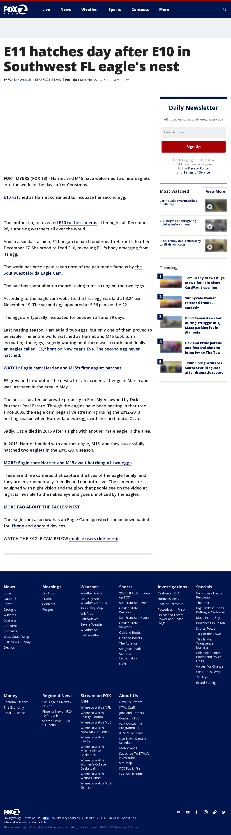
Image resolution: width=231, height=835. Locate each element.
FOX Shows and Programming (130, 725)
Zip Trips (48, 593)
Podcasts (10, 631)
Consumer (11, 626)
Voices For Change (209, 666)
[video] (216, 205)
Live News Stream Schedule (132, 740)
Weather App (90, 630)
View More (215, 191)
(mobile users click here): (93, 538)
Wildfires (10, 615)
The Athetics (128, 643)
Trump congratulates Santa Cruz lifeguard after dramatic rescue (204, 368)
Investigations (172, 586)
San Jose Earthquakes (128, 656)
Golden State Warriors (128, 610)
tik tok (214, 812)
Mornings (51, 586)
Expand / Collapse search (224, 9)
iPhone (17, 526)
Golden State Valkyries (128, 625)
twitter (223, 812)
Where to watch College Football (92, 715)
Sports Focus (205, 628)
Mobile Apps (128, 748)
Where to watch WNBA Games (92, 776)
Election (9, 647)
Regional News (57, 695)
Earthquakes (90, 619)
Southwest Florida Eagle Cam (33, 273)
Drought (10, 609)
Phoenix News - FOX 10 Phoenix (57, 713)
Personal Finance (16, 702)
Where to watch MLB (96, 722)
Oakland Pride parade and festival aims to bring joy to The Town (204, 348)
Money (10, 695)
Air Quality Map (92, 608)
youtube (187, 812)
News (57, 79)
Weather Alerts (91, 593)
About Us (128, 695)
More (164, 9)
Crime (8, 604)
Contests (48, 604)
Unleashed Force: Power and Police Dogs (170, 619)
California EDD (168, 593)
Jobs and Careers (131, 713)
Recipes (47, 609)
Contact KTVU (129, 718)
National (10, 598)
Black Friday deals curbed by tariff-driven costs (180, 242)
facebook (196, 812)
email (178, 812)
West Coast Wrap (16, 636)
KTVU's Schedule (131, 733)
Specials (204, 586)
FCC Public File (129, 768)
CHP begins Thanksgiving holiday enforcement (178, 222)
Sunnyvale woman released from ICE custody (201, 303)
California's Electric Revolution (209, 595)
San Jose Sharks (130, 649)
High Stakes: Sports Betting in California (210, 610)
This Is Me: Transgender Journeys (205, 643)
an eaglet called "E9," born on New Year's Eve (49, 349)
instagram (205, 812)
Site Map (125, 763)
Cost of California (170, 604)
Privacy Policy (198, 168)
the (138, 266)
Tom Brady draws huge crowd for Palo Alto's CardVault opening (205, 283)
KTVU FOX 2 (42, 79)
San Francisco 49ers (133, 603)
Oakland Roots (130, 632)
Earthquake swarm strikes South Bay (178, 202)
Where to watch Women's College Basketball (93, 764)
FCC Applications (131, 774)
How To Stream (130, 702)
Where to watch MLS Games (96, 785)
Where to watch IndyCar (92, 739)
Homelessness (168, 598)
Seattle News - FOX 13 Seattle (56, 723)
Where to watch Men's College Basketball (92, 751)
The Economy (14, 707)
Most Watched (174, 191)
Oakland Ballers (130, 638)
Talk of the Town (208, 634)
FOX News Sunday (17, 642)
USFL (123, 663)
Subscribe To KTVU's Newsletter (134, 755)
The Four (202, 603)
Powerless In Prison (172, 609)
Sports (125, 586)
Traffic (47, 598)
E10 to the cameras (78, 222)
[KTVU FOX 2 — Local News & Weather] (18, 9)
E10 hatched (16, 197)
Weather (89, 586)
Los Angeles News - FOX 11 (56, 704)
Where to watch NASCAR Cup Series (95, 730)
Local (8, 593)
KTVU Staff (127, 707)
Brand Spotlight (207, 682)
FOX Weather (90, 635)
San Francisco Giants (134, 617)
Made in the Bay (208, 617)
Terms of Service (196, 172)
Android (41, 526)
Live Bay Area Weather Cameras (94, 600)
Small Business (14, 713)
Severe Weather (92, 624)
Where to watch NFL (96, 707)
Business (10, 620)
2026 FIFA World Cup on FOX (134, 595)
